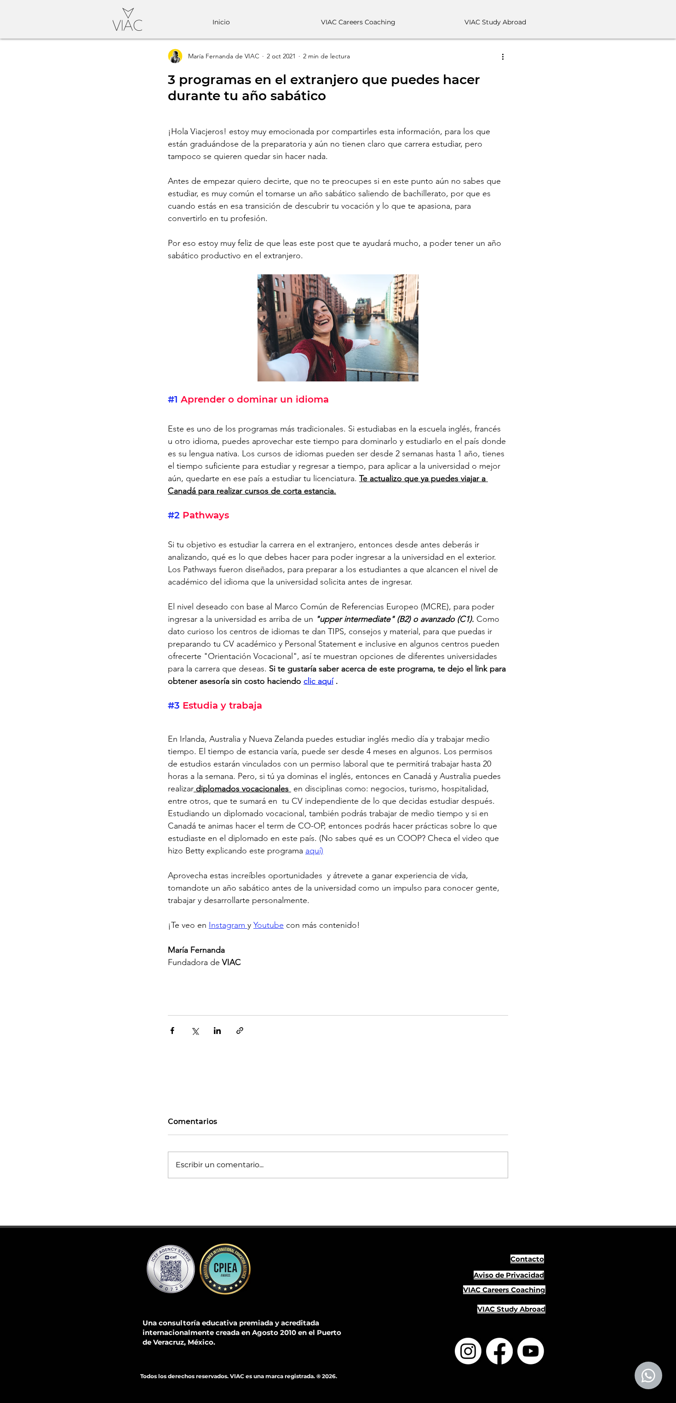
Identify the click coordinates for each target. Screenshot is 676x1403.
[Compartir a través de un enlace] (239, 1030)
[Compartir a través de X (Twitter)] (194, 1030)
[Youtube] (530, 1351)
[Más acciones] (502, 56)
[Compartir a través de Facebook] (172, 1030)
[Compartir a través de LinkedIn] (217, 1030)
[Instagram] (468, 1351)
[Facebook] (499, 1351)
